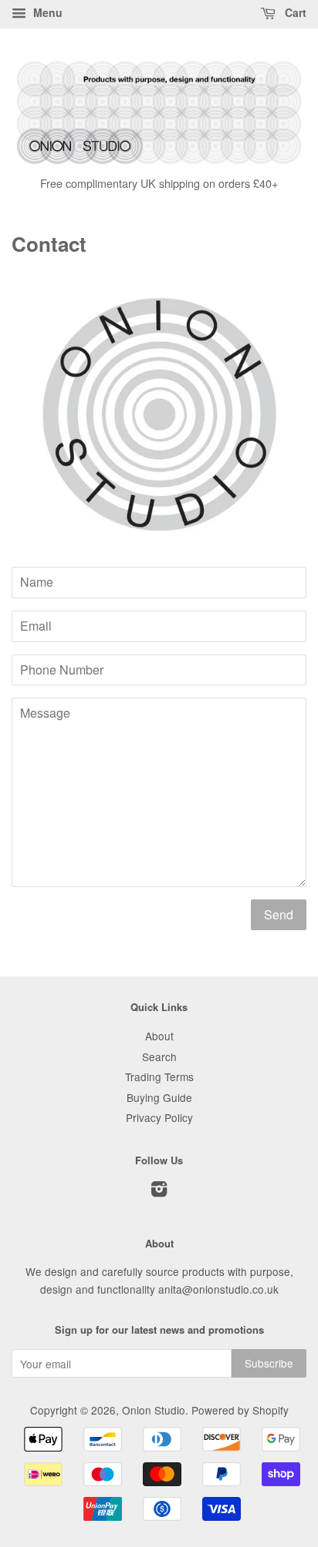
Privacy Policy (159, 1117)
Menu (46, 12)
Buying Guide (159, 1097)
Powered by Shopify (240, 1410)
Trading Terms (159, 1076)
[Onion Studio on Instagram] (159, 1191)
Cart (294, 12)
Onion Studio (153, 1410)
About (159, 1035)
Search (159, 1056)
